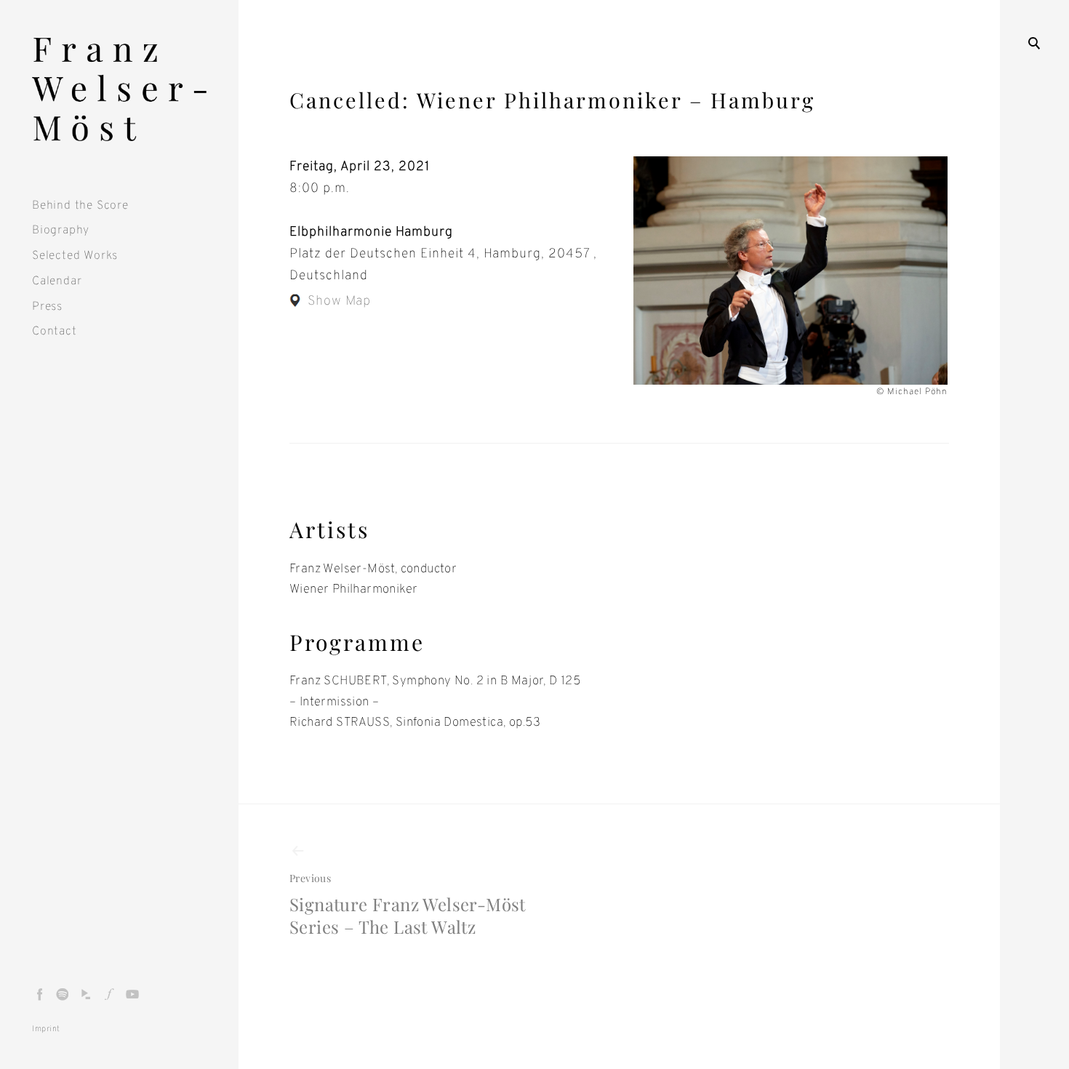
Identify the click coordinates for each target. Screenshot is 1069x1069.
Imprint (46, 1029)
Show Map (339, 301)
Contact (54, 331)
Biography (60, 230)
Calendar (56, 281)
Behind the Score (80, 206)
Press (47, 307)
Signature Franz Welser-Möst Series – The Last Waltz (407, 904)
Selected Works (75, 256)
